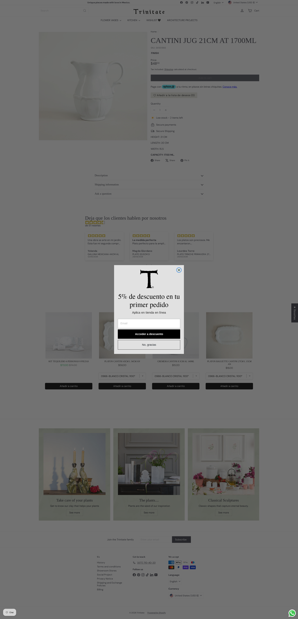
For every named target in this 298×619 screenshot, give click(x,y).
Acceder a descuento (149, 334)
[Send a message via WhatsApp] (292, 613)
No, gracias (149, 344)
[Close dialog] (178, 270)
